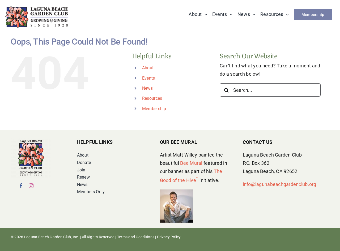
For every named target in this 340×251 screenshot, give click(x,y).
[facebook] (21, 185)
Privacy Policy (169, 237)
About (148, 67)
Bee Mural (191, 163)
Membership (154, 108)
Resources (152, 98)
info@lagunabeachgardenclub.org (279, 184)
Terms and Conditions (135, 237)
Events (148, 78)
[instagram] (31, 185)
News (147, 88)
